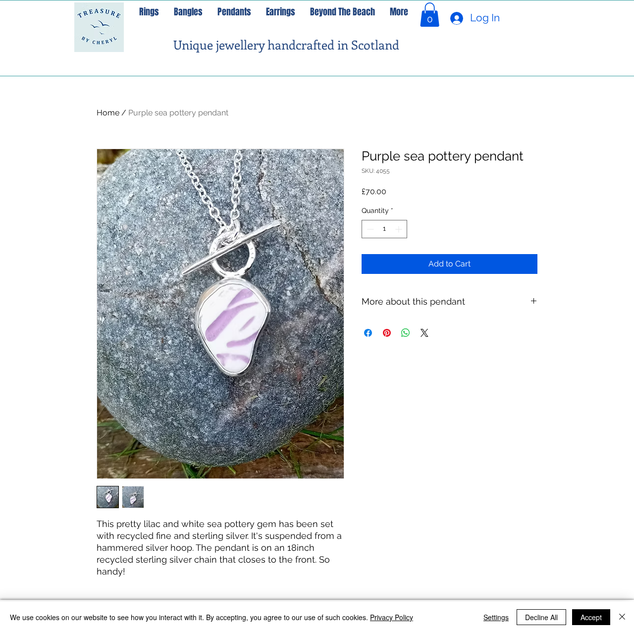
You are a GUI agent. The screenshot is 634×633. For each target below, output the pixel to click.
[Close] (622, 617)
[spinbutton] (384, 229)
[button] (430, 14)
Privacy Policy (391, 617)
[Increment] (399, 229)
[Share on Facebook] (368, 333)
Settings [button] (496, 617)
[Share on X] (424, 333)
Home (108, 112)
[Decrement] (369, 229)
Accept (591, 617)
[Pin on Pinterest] (387, 333)
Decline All (541, 617)
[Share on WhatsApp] (406, 333)
